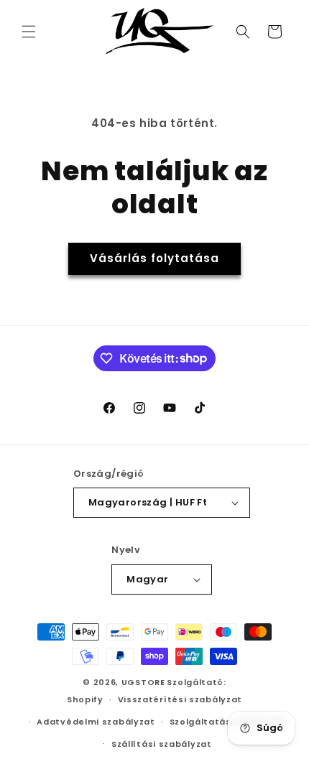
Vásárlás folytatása (154, 258)
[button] (29, 31)
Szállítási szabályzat (161, 744)
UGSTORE (143, 682)
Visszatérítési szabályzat (180, 699)
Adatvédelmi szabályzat (95, 721)
